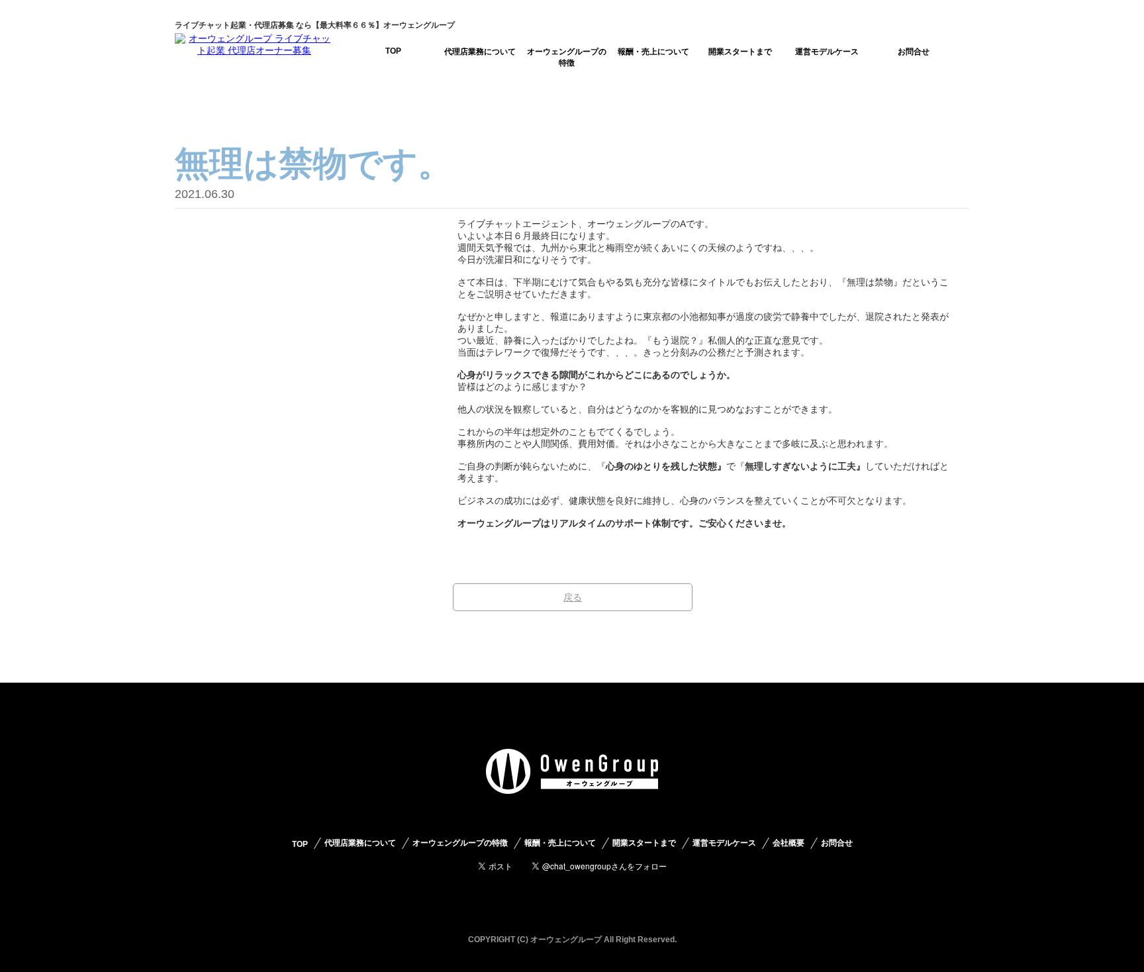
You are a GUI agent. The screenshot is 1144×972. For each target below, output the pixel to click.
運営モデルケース (827, 51)
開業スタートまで (740, 51)
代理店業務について (480, 51)
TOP (393, 51)
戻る (572, 597)
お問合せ (914, 51)
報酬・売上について (653, 51)
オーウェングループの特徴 (566, 57)
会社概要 (788, 843)
